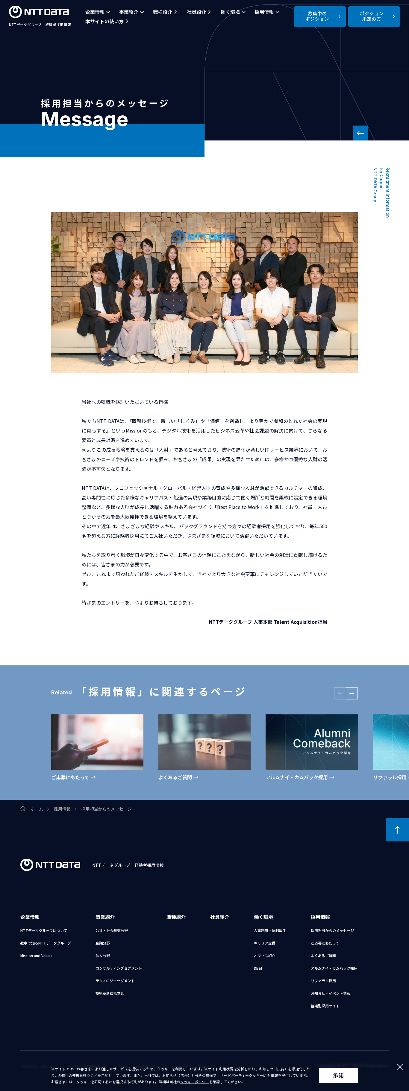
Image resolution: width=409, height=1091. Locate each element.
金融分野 (103, 942)
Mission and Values (36, 955)
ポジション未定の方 (372, 16)
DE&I (258, 968)
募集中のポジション (317, 16)
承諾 (338, 1075)
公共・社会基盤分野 (112, 930)
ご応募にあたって (325, 942)
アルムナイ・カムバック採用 (334, 968)
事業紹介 (128, 11)
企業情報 (94, 11)
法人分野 (103, 955)
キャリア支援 (264, 942)
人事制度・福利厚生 (270, 930)
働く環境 (230, 11)
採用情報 (264, 11)
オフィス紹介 (264, 955)
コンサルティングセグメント (119, 968)
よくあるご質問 (323, 955)
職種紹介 (162, 11)
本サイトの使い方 (104, 21)
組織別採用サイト (325, 1005)
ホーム (37, 809)
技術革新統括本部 (110, 993)
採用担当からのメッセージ (332, 930)
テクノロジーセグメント (115, 980)
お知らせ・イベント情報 (330, 993)
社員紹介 (196, 11)
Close (400, 1067)
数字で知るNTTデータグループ (45, 942)
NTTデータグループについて (43, 930)
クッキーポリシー (194, 1081)
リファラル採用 (323, 980)
